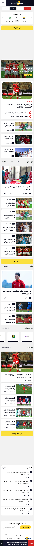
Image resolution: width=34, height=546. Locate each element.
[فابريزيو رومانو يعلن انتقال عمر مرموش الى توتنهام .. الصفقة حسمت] (16, 239)
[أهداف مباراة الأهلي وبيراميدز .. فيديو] (17, 116)
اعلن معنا (12, 534)
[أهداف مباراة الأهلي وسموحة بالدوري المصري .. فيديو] (16, 424)
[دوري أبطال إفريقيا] (13, 337)
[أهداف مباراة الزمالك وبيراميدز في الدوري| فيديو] (16, 412)
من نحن (29, 534)
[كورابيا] (17, 3)
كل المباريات (17, 27)
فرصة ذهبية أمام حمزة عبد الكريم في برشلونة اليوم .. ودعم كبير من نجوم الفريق (17, 543)
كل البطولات (6, 328)
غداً (5, 8)
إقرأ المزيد (28, 75)
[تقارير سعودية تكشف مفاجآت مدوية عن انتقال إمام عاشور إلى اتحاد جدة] (16, 285)
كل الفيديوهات (6, 347)
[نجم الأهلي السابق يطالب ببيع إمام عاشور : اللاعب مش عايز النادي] (17, 95)
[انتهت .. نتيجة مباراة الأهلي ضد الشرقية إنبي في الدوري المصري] (16, 251)
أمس (20, 8)
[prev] (31, 18)
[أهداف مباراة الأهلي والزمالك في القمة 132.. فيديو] (17, 112)
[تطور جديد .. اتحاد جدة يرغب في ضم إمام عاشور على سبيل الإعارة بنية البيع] (17, 139)
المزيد (3, 468)
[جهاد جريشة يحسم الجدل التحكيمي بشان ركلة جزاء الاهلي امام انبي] (16, 181)
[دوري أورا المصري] (27, 337)
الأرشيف (5, 534)
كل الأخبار (17, 261)
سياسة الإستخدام (20, 534)
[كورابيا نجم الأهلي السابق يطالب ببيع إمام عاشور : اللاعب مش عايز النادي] (17, 367)
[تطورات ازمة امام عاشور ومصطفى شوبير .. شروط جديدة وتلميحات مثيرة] (16, 319)
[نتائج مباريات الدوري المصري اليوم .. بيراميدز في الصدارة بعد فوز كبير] (16, 307)
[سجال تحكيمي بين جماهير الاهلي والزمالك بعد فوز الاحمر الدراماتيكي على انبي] (17, 69)
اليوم (13, 8)
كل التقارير (5, 266)
